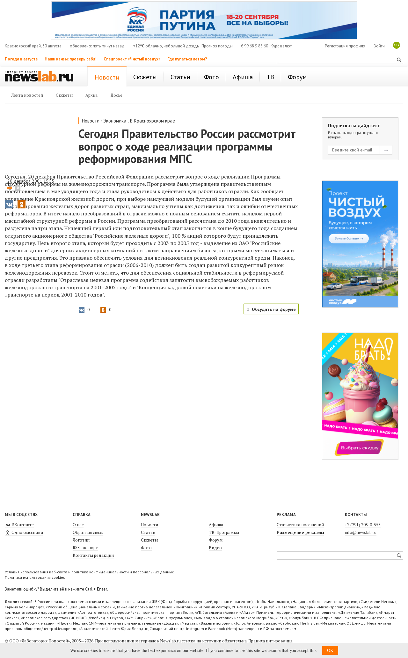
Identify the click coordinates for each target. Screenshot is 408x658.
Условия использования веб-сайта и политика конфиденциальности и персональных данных (89, 572)
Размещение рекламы (300, 532)
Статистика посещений (300, 525)
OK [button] (330, 650)
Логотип (81, 540)
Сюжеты (149, 540)
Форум (215, 540)
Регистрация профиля (345, 46)
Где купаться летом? (187, 59)
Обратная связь (88, 532)
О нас (78, 525)
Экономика (114, 121)
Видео (215, 547)
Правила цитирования (270, 641)
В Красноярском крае (152, 121)
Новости (90, 121)
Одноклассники (27, 532)
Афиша (216, 525)
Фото (146, 547)
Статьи (148, 532)
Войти (379, 46)
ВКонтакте (22, 525)
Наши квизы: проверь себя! (71, 59)
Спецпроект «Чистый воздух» (132, 59)
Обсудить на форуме (274, 309)
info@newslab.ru (360, 532)
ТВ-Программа (224, 532)
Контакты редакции (93, 555)
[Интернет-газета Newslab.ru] (42, 77)
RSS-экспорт (85, 547)
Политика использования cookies (35, 577)
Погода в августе (21, 59)
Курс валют (281, 46)
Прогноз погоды (217, 46)
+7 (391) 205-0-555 (363, 525)
